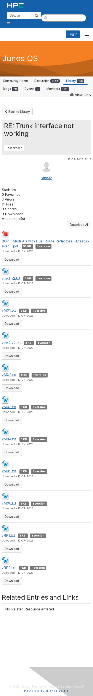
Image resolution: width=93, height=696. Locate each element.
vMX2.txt (9, 375)
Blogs (10, 89)
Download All (79, 224)
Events (31, 89)
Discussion (46, 81)
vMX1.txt (9, 310)
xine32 (46, 178)
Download (12, 259)
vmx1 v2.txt (11, 278)
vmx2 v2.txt (11, 342)
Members (56, 89)
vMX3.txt (9, 407)
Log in (73, 34)
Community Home (15, 81)
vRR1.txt (8, 535)
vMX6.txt (9, 503)
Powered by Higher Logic (46, 690)
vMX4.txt (9, 439)
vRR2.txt (8, 567)
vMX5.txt (9, 471)
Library (74, 81)
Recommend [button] (14, 148)
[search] (36, 15)
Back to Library (19, 111)
